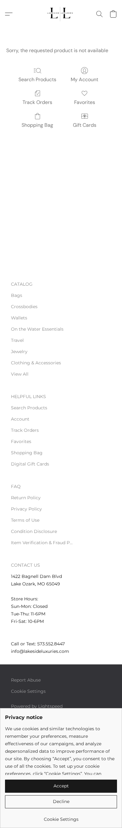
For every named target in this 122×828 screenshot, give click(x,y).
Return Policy (26, 497)
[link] (61, 817)
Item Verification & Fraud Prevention (42, 542)
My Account (84, 79)
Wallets (19, 318)
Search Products (37, 79)
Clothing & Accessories (36, 363)
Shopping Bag (37, 125)
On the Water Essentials (37, 329)
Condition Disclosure (34, 531)
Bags (16, 295)
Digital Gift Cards (30, 464)
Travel (17, 340)
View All (19, 374)
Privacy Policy (26, 509)
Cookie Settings (28, 691)
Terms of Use (25, 520)
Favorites (84, 102)
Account (20, 419)
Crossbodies (24, 306)
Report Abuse (26, 680)
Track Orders (37, 102)
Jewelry (19, 351)
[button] (61, 14)
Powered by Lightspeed (37, 706)
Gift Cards (84, 125)
